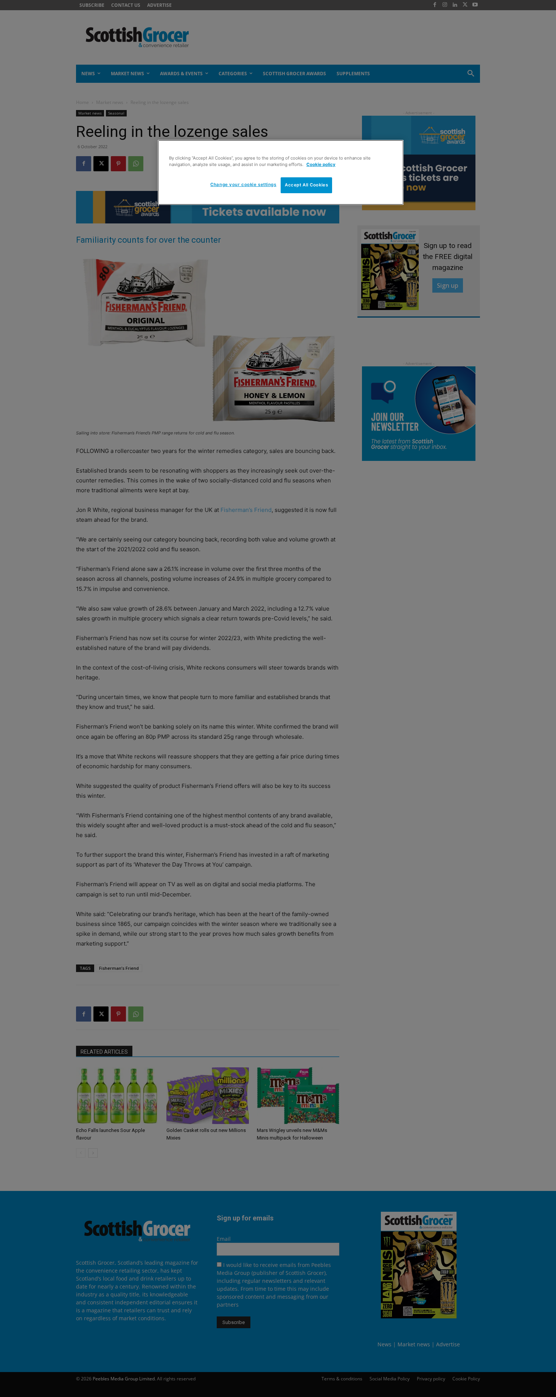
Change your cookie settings (243, 184)
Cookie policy (320, 164)
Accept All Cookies (306, 185)
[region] (281, 172)
